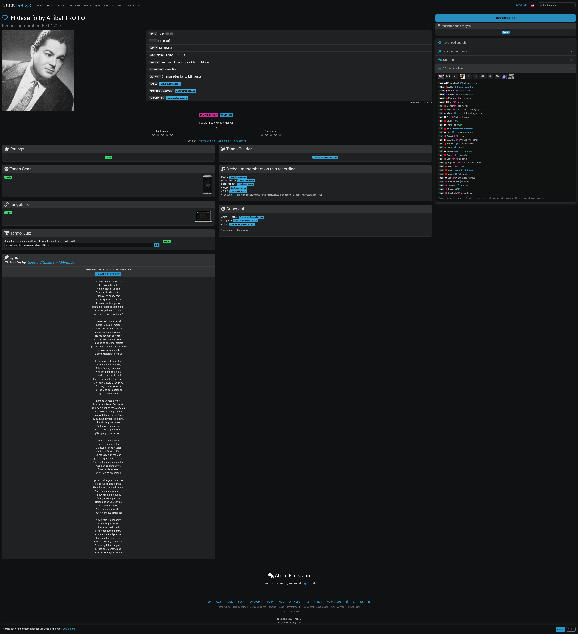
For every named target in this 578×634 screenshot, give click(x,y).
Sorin (449, 136)
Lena (449, 159)
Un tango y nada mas (468, 140)
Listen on (209, 115)
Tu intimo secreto (466, 143)
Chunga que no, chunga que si (469, 109)
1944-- (161, 34)
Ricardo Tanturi (240, 607)
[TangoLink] (461, 83)
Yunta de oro (461, 159)
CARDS (130, 5)
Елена (451, 94)
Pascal (450, 155)
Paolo (450, 166)
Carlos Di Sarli (353, 607)
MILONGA (161, 48)
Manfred (452, 98)
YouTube (227, 115)
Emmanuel (453, 181)
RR (475, 76)
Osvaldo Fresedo (276, 607)
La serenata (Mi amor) (465, 132)
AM (497, 76)
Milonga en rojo (207, 140)
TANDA (88, 5)
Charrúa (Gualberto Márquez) (175, 76)
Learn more (69, 628)
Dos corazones (465, 90)
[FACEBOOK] (347, 602)
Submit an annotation (109, 274)
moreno (450, 143)
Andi (449, 109)
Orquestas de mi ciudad (471, 162)
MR (448, 76)
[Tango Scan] (455, 113)
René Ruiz (164, 69)
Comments (450, 60)
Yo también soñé (462, 117)
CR (468, 76)
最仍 (483, 76)
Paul (450, 102)
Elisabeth (452, 193)
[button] (532, 5)
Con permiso (224, 140)
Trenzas (460, 102)
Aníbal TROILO (167, 55)
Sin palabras (466, 98)
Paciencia (466, 181)
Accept (560, 629)
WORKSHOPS (334, 601)
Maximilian (452, 83)
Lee (449, 178)
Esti (448, 117)
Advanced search (454, 42)
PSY (120, 5)
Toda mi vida (462, 106)
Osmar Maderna (294, 607)
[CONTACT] (139, 6)
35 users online (453, 68)
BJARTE (451, 140)
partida (116, 498)
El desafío (160, 41)
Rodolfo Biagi (224, 607)
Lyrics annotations (455, 51)
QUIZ (97, 5)
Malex (451, 90)
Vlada (449, 113)
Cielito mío (464, 185)
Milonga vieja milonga (465, 178)
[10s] (217, 127)
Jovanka (452, 189)
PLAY (40, 5)
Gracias (460, 166)
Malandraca (466, 193)
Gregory (451, 185)
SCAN (60, 5)
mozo (114, 415)
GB (490, 76)
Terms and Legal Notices (289, 611)
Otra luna (460, 136)
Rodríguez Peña (469, 83)
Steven (450, 151)
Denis (449, 147)
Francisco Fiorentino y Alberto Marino (180, 62)
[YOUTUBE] (361, 602)
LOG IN (520, 5)
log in (305, 583)
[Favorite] (5, 18)
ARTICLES (109, 5)
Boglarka (452, 162)
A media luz (462, 155)
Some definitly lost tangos (316, 607)
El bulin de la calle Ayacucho (469, 113)
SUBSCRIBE (508, 18)
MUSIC (50, 5)
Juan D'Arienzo (337, 607)
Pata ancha (463, 174)
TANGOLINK (73, 5)
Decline (571, 629)
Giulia (449, 121)
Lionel (450, 106)
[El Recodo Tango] (209, 602)
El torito (460, 147)
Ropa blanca (239, 140)
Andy (450, 87)
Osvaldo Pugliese (258, 607)
